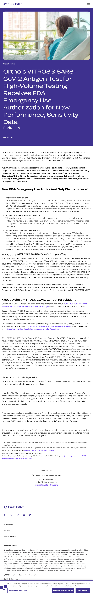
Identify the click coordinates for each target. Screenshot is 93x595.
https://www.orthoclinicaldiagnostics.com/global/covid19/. (32, 329)
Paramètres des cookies (18, 590)
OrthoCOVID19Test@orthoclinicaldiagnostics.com (49, 326)
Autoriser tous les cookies (63, 590)
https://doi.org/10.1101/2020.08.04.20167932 (39, 450)
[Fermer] (89, 583)
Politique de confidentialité (58, 552)
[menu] (60, 4)
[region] (46, 587)
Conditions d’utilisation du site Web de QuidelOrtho (29, 552)
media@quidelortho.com (46, 485)
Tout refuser (82, 590)
